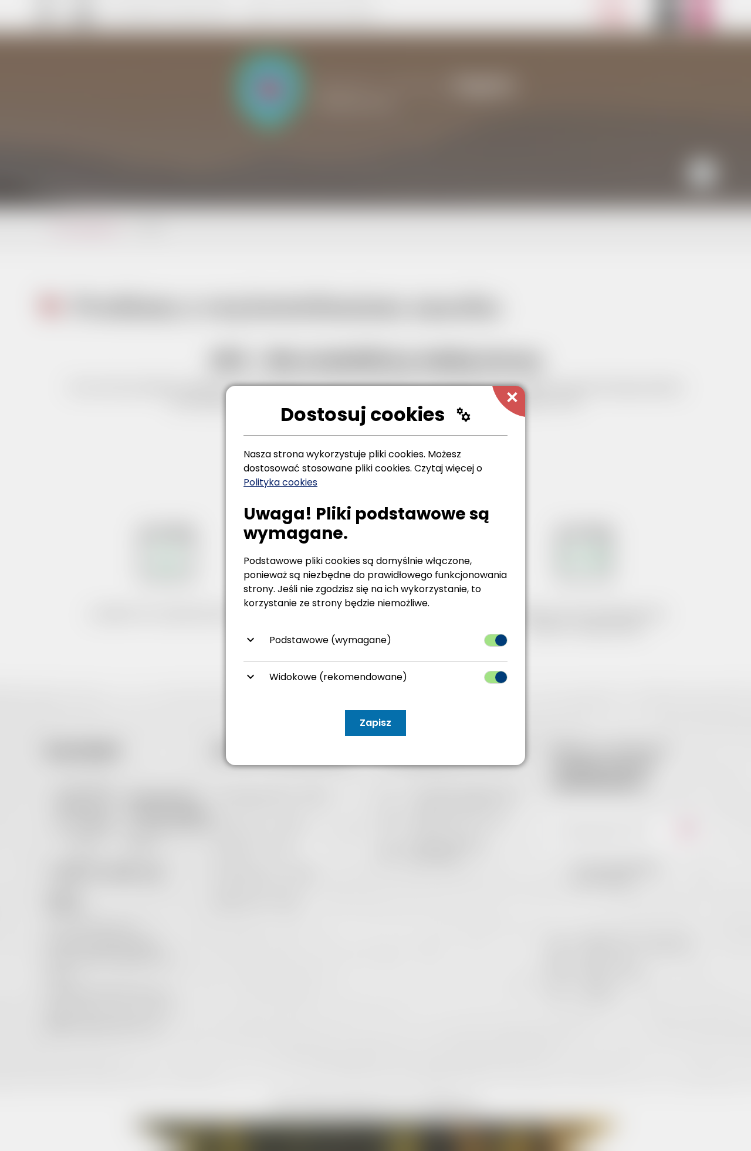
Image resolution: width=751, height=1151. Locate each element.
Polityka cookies (280, 482)
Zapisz (375, 722)
